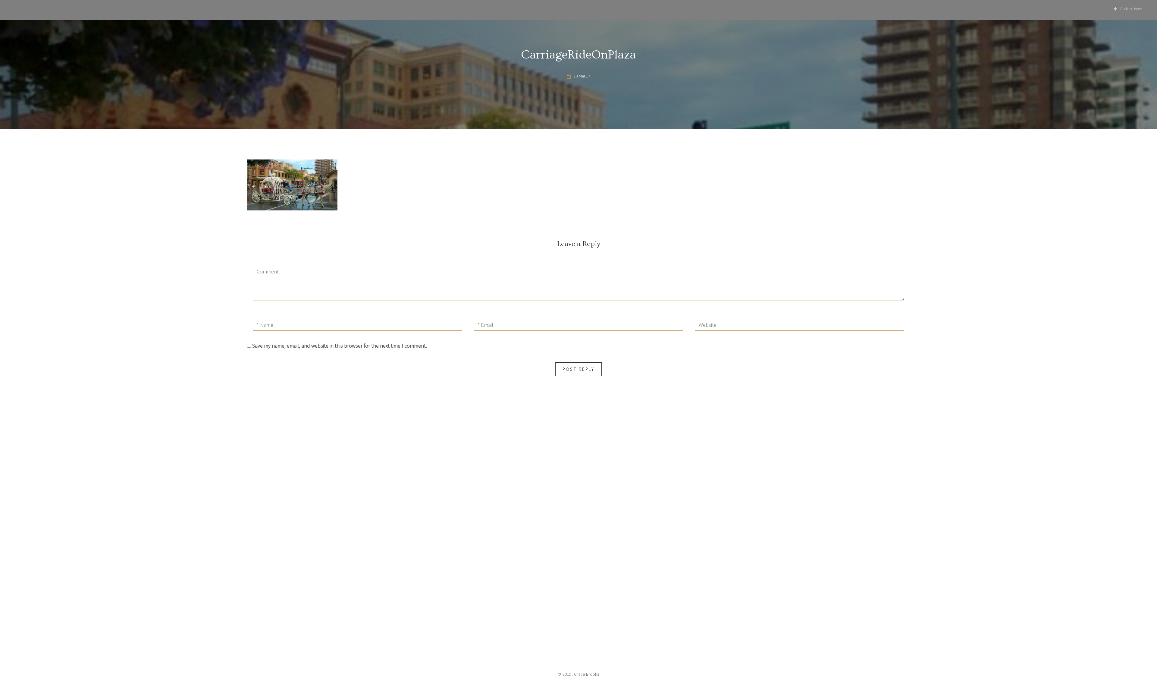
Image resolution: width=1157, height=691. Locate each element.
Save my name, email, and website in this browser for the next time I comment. (339, 345)
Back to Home (1131, 8)
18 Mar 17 (582, 76)
